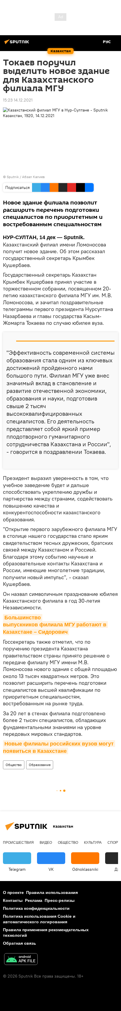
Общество (14, 765)
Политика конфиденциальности (36, 908)
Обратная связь (19, 943)
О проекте (13, 892)
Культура (93, 843)
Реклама (33, 900)
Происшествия (18, 843)
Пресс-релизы (60, 900)
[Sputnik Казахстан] (17, 44)
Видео (46, 843)
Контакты (13, 900)
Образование (40, 765)
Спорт (113, 843)
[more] (111, 462)
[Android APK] (21, 959)
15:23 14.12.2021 (18, 100)
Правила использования (52, 892)
